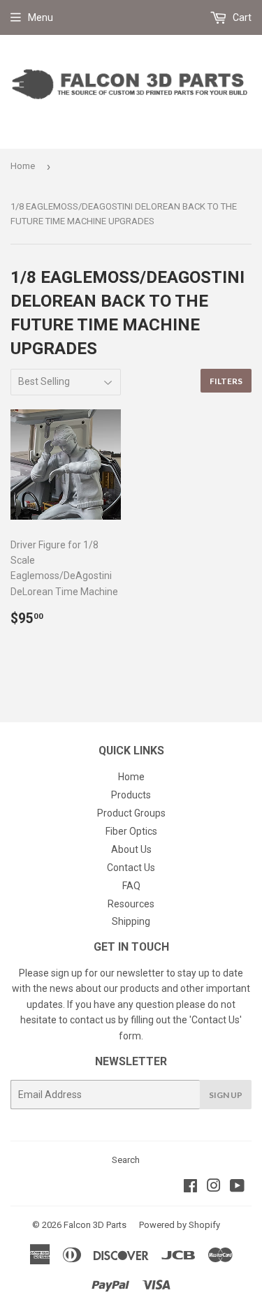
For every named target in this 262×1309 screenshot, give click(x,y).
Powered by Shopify (179, 1225)
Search (126, 1160)
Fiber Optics (131, 831)
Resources (131, 903)
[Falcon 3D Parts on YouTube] (237, 1187)
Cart (241, 17)
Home (22, 166)
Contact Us (131, 867)
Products (131, 794)
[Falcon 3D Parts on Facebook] (190, 1187)
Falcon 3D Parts (95, 1225)
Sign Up (225, 1095)
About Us (131, 849)
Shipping (131, 921)
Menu (40, 17)
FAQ (131, 885)
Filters (226, 381)
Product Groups (131, 813)
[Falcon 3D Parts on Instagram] (214, 1187)
